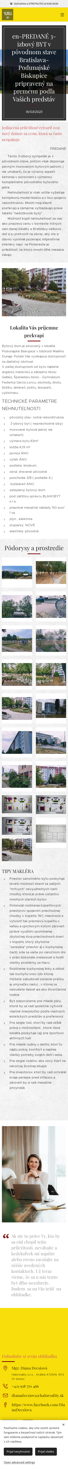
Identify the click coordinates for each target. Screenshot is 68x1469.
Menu (62, 14)
